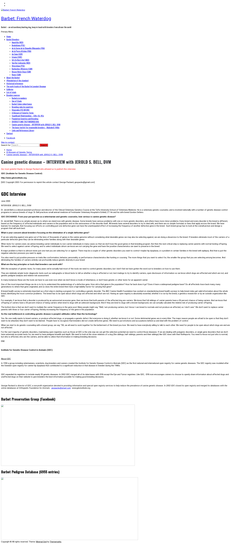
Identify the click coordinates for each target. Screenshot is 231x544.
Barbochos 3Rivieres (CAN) (22, 68)
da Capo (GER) (17, 54)
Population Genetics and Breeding (25, 118)
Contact (9, 133)
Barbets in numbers (19, 98)
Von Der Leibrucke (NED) (21, 62)
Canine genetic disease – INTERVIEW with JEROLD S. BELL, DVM (36, 124)
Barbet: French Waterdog (26, 18)
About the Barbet (13, 77)
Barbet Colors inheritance (22, 103)
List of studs (11, 92)
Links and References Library (23, 130)
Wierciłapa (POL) (18, 65)
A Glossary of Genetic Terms (23, 112)
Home (8, 36)
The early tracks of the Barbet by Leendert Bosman (26, 86)
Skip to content (7, 142)
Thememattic (55, 542)
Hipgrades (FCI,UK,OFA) (20, 109)
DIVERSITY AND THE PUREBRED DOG (25, 121)
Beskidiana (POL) (18, 45)
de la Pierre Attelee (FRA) (21, 51)
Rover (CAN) (16, 74)
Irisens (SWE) (17, 57)
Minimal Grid (41, 542)
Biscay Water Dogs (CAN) (21, 71)
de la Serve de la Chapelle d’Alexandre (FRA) (28, 48)
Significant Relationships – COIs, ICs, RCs (28, 115)
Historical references (14, 83)
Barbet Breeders (12, 39)
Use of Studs (17, 101)
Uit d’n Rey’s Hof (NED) (20, 59)
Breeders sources (13, 95)
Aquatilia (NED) (17, 42)
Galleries (9, 89)
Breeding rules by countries (22, 106)
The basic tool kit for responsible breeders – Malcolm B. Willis (35, 127)
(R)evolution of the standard (17, 80)
